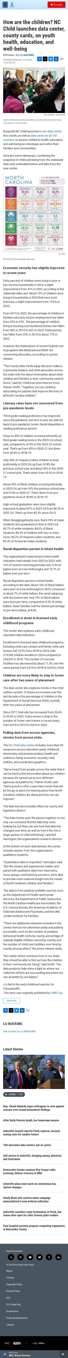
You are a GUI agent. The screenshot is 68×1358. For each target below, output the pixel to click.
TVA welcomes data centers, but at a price (27, 1145)
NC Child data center (21, 745)
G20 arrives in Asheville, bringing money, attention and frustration (32, 1157)
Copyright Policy (14, 1284)
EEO (8, 1298)
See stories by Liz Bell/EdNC (19, 1031)
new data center (51, 131)
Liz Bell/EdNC (27, 55)
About (9, 1271)
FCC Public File (13, 1304)
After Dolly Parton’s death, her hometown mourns (31, 1120)
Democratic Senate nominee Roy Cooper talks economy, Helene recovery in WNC (29, 1171)
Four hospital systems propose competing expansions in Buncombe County (34, 1227)
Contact (10, 1278)
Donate (57, 4)
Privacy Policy (13, 1291)
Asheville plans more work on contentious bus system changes (29, 1185)
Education (11, 1000)
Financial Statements (17, 1318)
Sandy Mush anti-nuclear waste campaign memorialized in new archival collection (27, 1199)
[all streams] (64, 1354)
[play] (5, 1354)
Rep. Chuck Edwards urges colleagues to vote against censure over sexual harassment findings (33, 1108)
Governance (12, 1311)
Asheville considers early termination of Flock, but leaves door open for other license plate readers (32, 1213)
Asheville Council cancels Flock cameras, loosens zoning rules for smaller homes (31, 1132)
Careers (10, 1325)
